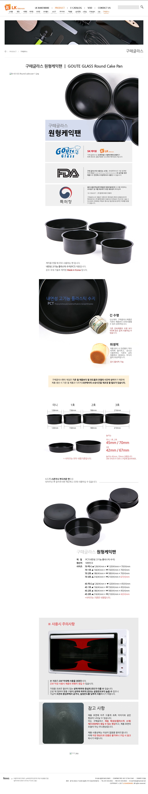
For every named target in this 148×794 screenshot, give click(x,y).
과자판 (38, 12)
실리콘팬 (77, 12)
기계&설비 (92, 12)
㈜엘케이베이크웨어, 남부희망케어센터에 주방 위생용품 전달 (31, 778)
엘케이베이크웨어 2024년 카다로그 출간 (25, 781)
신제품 (10, 12)
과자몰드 (45, 12)
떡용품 (70, 12)
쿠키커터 (62, 12)
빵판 (18, 12)
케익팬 (31, 12)
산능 (99, 12)
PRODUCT (12, 51)
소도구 (54, 12)
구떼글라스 (106, 12)
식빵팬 (25, 12)
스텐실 (85, 12)
